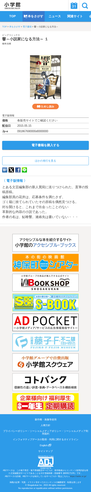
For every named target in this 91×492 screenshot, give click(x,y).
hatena (4, 169)
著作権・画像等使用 (46, 419)
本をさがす (14, 26)
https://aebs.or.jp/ (78, 476)
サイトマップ (45, 451)
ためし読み (45, 106)
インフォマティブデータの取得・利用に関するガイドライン (45, 439)
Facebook (18, 169)
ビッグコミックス (11, 35)
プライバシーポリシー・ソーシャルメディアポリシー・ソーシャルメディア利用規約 (45, 432)
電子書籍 (27, 26)
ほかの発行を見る (45, 160)
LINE (24, 169)
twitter (11, 169)
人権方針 (45, 425)
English (44, 445)
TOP (4, 26)
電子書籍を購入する (45, 145)
